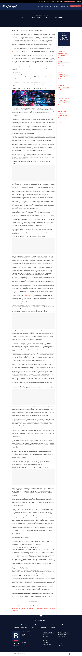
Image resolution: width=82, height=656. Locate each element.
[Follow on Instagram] (77, 1)
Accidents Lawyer (38, 15)
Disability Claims (61, 74)
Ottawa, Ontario (15, 51)
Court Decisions (61, 72)
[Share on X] (32, 602)
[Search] (67, 6)
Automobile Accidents (62, 53)
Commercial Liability (62, 70)
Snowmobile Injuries (62, 111)
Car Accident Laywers (47, 632)
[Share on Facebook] (30, 602)
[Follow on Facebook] (76, 1)
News (59, 96)
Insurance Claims (61, 85)
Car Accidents (45, 15)
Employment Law (61, 80)
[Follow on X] (79, 1)
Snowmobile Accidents (62, 109)
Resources (62, 6)
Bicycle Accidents (61, 55)
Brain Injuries (60, 63)
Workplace (60, 119)
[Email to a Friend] (34, 602)
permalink (36, 605)
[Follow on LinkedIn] (80, 1)
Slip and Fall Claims (62, 106)
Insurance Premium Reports (64, 87)
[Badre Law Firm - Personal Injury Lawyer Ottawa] (11, 6)
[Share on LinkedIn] (36, 602)
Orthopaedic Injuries (62, 634)
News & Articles (16, 645)
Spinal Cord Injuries (62, 113)
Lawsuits (60, 89)
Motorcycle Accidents (62, 93)
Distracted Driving (61, 76)
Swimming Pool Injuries (62, 115)
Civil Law (60, 67)
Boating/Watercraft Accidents (47, 639)
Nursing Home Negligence (63, 98)
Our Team (55, 6)
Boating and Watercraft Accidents (63, 61)
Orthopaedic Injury (62, 100)
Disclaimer (24, 642)
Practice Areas (39, 6)
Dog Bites (60, 78)
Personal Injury (61, 104)
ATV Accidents (46, 636)
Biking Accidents (61, 57)
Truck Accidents (61, 117)
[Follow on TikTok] (78, 1)
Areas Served (48, 6)
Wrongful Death (61, 122)
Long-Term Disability (62, 91)
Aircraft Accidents (46, 634)
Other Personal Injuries (62, 102)
